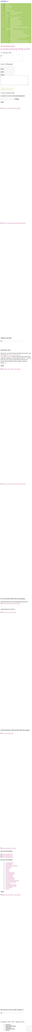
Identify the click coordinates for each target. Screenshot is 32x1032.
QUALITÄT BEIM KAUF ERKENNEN (20, 35)
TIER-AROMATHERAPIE (12, 880)
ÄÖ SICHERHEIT (10, 873)
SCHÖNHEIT (9, 864)
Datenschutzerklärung (11, 1026)
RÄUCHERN (9, 887)
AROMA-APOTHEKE (16, 20)
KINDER (8, 868)
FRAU (7, 869)
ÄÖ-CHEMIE (9, 875)
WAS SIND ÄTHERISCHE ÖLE (18, 34)
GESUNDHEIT (9, 863)
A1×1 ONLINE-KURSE (16, 12)
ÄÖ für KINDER (15, 25)
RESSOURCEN (9, 29)
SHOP (7, 9)
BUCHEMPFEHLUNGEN (17, 32)
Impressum (8, 1024)
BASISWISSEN (14, 19)
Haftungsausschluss (10, 1028)
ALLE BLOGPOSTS (16, 17)
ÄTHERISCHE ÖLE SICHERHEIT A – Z (20, 40)
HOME (7, 4)
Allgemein (8, 883)
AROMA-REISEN (10, 877)
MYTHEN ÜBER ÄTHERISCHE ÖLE (20, 27)
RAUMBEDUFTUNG (11, 886)
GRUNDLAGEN (10, 872)
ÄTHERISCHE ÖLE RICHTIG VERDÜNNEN (18, 38)
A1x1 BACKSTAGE (11, 882)
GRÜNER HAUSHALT (16, 24)
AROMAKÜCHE (10, 879)
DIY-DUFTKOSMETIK (16, 22)
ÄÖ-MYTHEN (9, 876)
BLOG (7, 15)
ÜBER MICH (9, 6)
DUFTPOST (9, 7)
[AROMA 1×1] (4, 1)
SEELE (7, 888)
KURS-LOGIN (14, 14)
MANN (7, 871)
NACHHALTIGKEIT (11, 884)
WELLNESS (9, 867)
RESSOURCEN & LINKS (17, 30)
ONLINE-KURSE (10, 10)
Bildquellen (8, 1027)
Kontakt (7, 1030)
